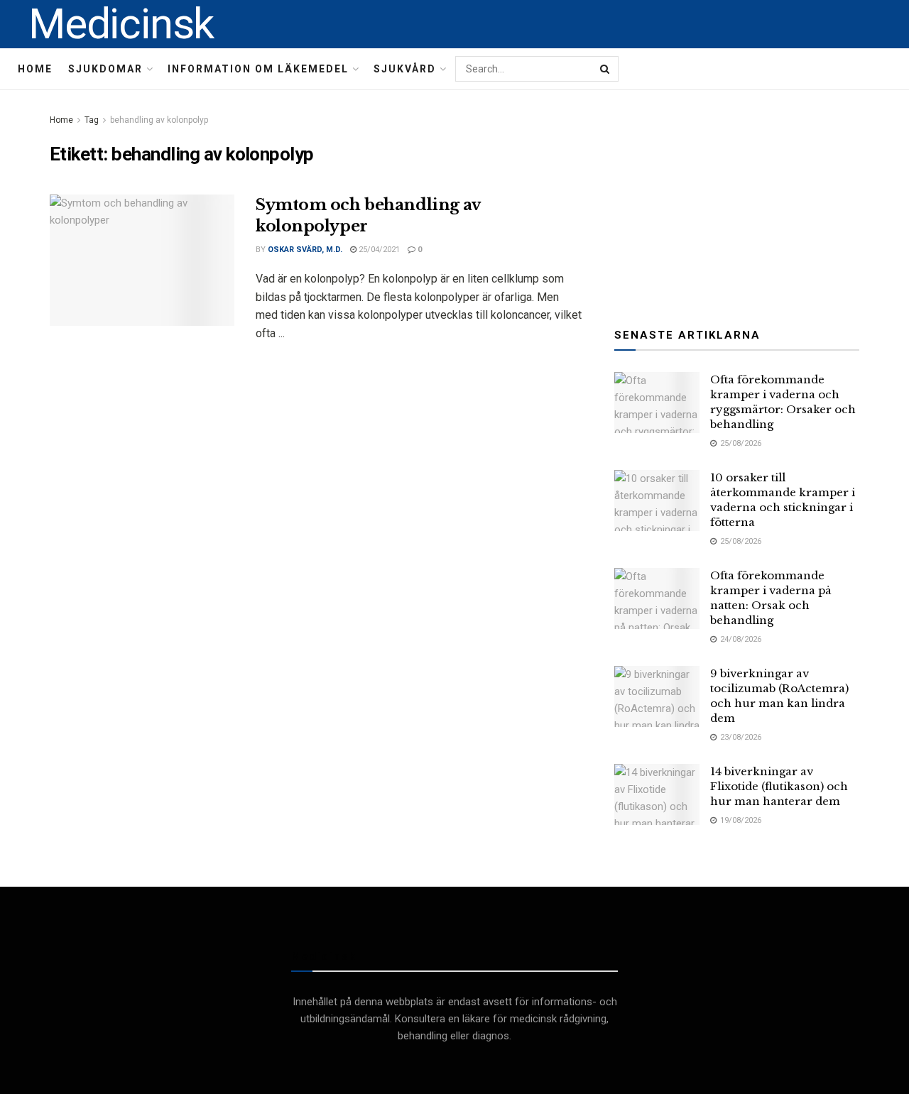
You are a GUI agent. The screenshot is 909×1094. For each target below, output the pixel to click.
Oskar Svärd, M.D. (305, 249)
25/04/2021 (378, 249)
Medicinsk (121, 24)
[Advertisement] (737, 200)
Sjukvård (405, 69)
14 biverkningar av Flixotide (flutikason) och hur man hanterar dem (779, 786)
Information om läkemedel (258, 69)
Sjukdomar (105, 69)
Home (35, 69)
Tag (92, 120)
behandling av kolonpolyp (159, 120)
